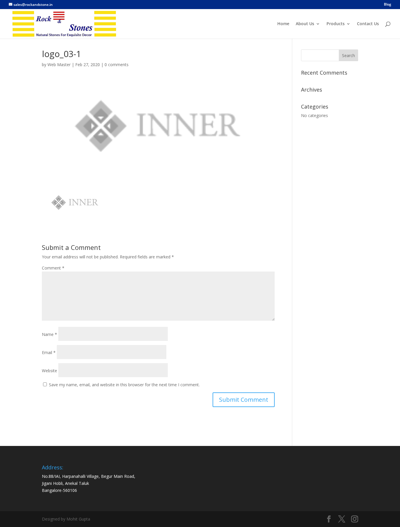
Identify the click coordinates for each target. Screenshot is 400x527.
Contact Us (368, 24)
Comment (53, 268)
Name (49, 334)
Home (283, 24)
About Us (305, 24)
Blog (387, 5)
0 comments (117, 64)
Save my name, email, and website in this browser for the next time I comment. (124, 384)
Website (49, 370)
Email (49, 352)
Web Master (59, 64)
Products (336, 24)
